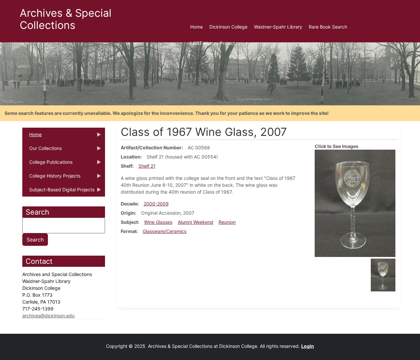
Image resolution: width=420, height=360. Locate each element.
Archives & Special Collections (66, 19)
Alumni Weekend (195, 222)
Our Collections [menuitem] (42, 150)
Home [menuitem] (196, 27)
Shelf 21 (147, 166)
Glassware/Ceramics (164, 231)
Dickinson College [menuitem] (228, 27)
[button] (355, 202)
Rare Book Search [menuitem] (328, 27)
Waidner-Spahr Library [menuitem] (278, 27)
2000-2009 (156, 203)
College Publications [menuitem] (47, 164)
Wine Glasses (158, 222)
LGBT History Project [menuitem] (212, 43)
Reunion (227, 222)
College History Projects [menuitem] (51, 178)
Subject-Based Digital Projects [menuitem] (58, 192)
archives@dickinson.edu (48, 315)
